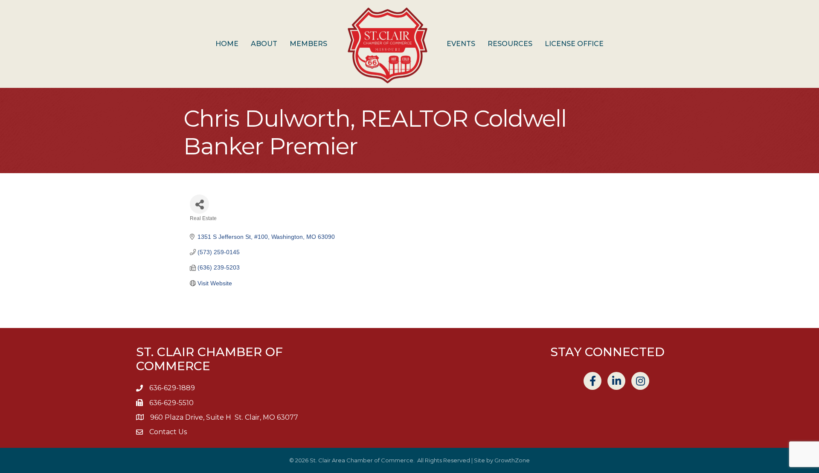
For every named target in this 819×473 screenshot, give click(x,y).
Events (461, 44)
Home (226, 44)
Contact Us (168, 432)
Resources (510, 44)
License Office (574, 44)
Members (308, 44)
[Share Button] (199, 204)
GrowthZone (512, 460)
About (264, 44)
